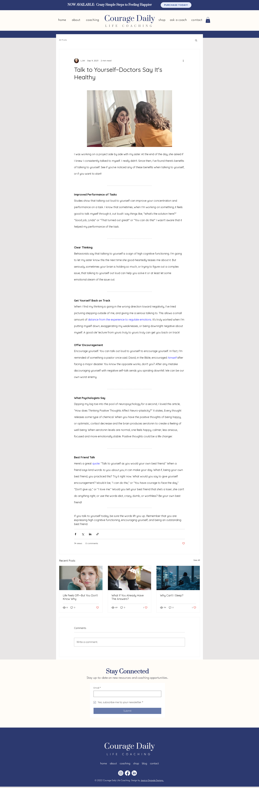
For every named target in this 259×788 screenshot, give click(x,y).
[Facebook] (127, 773)
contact (154, 763)
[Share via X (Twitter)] (82, 534)
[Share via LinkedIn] (90, 534)
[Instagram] (120, 773)
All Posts (63, 40)
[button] (207, 20)
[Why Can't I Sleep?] (178, 578)
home (103, 763)
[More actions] (183, 61)
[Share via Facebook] (75, 534)
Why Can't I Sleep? (171, 595)
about (113, 763)
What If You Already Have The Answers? (128, 597)
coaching (125, 763)
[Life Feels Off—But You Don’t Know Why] (81, 578)
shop (136, 763)
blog (144, 763)
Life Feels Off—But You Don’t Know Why (80, 597)
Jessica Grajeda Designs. (152, 780)
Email (97, 688)
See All (197, 560)
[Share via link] (97, 534)
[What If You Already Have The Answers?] (129, 578)
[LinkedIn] (134, 773)
